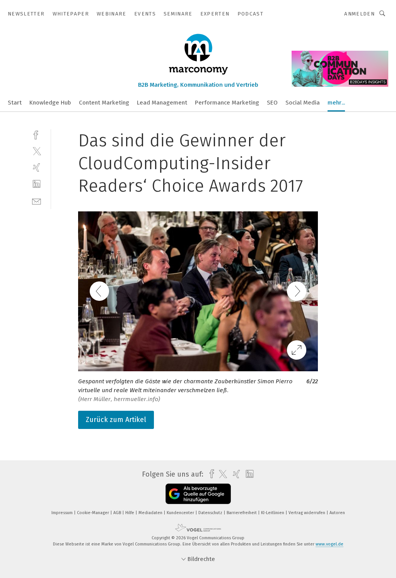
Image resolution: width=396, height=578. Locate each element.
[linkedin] (36, 184)
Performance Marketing (227, 102)
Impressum (62, 512)
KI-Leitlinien (273, 512)
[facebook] (36, 134)
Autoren (337, 512)
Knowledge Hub (50, 102)
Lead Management (162, 102)
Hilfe (130, 512)
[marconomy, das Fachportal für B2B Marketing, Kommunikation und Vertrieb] (15, 102)
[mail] (36, 201)
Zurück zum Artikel (116, 419)
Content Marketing (104, 102)
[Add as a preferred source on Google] (198, 494)
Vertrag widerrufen (307, 512)
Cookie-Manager (93, 512)
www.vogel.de (329, 544)
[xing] (36, 167)
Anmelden (359, 13)
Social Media (302, 102)
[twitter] (36, 151)
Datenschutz (211, 512)
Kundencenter (181, 512)
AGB (117, 512)
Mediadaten (151, 512)
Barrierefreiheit (242, 512)
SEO (272, 102)
